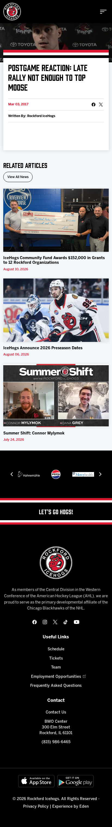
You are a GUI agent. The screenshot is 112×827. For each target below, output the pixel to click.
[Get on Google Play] (75, 781)
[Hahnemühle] (29, 474)
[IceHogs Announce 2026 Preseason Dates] (55, 310)
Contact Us (56, 712)
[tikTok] (65, 622)
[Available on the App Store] (36, 781)
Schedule (56, 649)
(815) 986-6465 (56, 742)
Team (56, 667)
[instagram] (45, 622)
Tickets (56, 658)
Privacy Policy (36, 806)
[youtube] (76, 622)
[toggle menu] (103, 11)
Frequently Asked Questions (56, 686)
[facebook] (34, 622)
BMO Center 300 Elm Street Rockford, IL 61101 (55, 727)
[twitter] (55, 622)
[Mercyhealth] (83, 474)
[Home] (12, 11)
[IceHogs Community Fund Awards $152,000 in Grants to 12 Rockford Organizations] (55, 220)
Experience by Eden (70, 806)
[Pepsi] (56, 474)
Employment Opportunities (56, 677)
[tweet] (101, 105)
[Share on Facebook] (94, 105)
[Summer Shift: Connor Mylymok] (55, 395)
